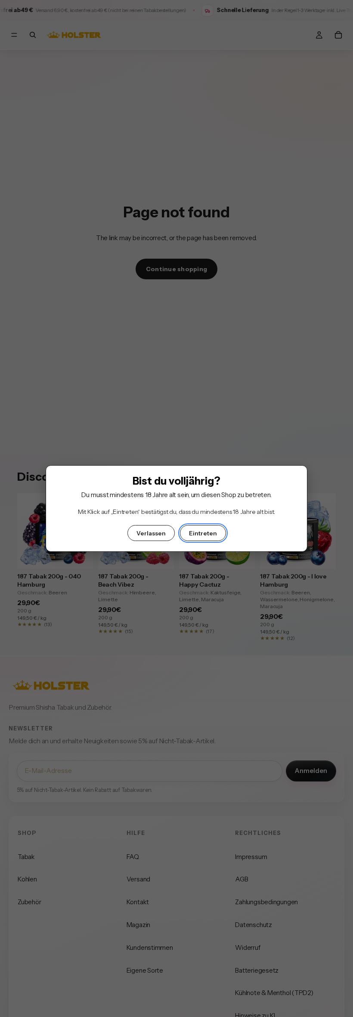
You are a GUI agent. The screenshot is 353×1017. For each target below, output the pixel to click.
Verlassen (151, 533)
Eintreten (203, 533)
